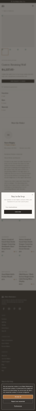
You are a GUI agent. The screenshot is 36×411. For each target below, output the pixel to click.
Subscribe (18, 212)
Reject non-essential (18, 401)
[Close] (32, 194)
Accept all (18, 397)
